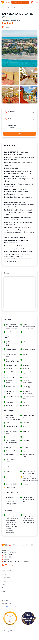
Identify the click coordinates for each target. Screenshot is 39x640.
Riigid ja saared (6, 571)
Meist (3, 591)
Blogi (3, 588)
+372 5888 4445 (9, 557)
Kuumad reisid (6, 578)
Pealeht (4, 8)
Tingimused (5, 600)
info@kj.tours (8, 559)
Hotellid (4, 584)
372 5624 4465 (8, 555)
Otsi (19, 134)
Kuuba (10, 8)
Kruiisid (4, 581)
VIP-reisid (4, 574)
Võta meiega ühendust (8, 595)
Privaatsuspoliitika (7, 603)
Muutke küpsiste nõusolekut (10, 607)
